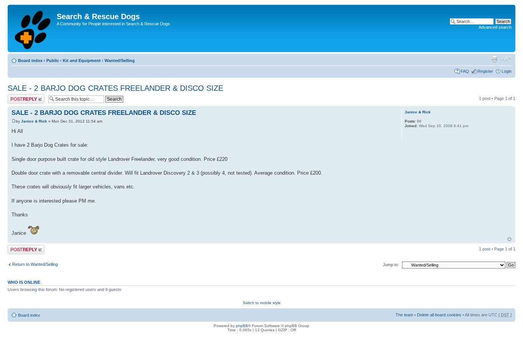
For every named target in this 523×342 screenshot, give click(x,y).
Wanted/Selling (120, 60)
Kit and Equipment (82, 60)
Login (507, 71)
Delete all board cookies (439, 315)
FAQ (465, 71)
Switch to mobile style (262, 303)
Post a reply (19, 96)
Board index (30, 60)
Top (509, 239)
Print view (494, 59)
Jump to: (391, 264)
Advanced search (495, 27)
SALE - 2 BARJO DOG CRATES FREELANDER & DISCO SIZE (115, 88)
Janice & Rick (34, 121)
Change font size (506, 59)
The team (404, 315)
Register (485, 71)
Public (52, 60)
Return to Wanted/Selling (35, 264)
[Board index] (33, 28)
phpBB (242, 326)
